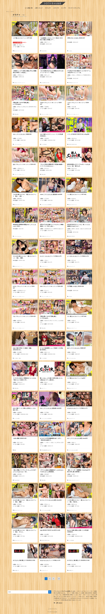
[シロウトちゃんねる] (52, 3)
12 (59, 578)
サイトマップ (52, 608)
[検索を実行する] (49, 592)
